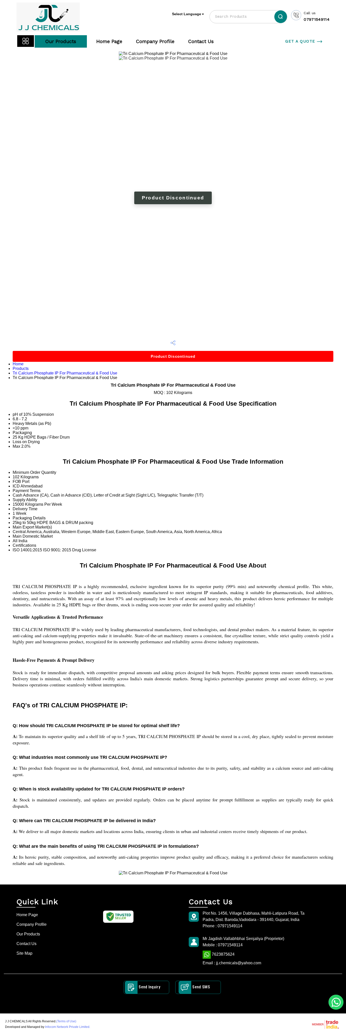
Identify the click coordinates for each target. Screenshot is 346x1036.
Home (18, 364)
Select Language (186, 14)
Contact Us (201, 41)
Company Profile (155, 41)
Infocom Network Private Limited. (67, 1027)
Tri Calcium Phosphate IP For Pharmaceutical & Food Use (65, 373)
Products (21, 368)
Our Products (60, 41)
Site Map (24, 953)
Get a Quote (301, 41)
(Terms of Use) (66, 1021)
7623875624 (223, 954)
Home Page (109, 41)
